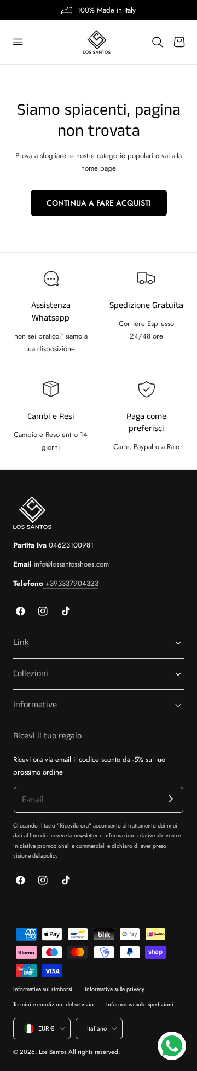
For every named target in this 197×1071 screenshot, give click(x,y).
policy (50, 856)
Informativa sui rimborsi (42, 989)
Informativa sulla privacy (114, 989)
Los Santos (53, 1051)
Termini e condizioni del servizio (53, 1004)
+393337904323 (71, 583)
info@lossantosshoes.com (71, 564)
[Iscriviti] (171, 799)
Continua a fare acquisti (99, 202)
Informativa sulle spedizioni (139, 1004)
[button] (18, 42)
